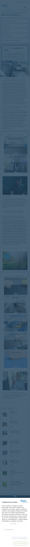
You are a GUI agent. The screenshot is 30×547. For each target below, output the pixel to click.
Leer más (13, 524)
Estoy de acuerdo (21, 543)
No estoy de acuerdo (20, 538)
